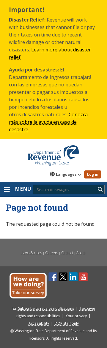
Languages (66, 174)
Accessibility (39, 323)
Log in (92, 174)
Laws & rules (32, 252)
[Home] (53, 153)
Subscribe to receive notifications (46, 308)
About (81, 252)
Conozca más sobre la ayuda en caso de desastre (48, 122)
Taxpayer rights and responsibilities (55, 312)
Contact (67, 252)
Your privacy (76, 315)
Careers (51, 252)
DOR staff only (67, 323)
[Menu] (6, 190)
